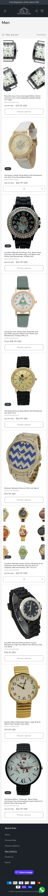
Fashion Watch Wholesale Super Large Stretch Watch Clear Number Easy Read (22, 723)
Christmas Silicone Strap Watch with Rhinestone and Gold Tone (23, 412)
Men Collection (11, 851)
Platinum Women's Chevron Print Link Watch (21, 488)
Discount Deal (10, 840)
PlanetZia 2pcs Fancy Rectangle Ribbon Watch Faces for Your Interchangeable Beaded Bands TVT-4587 (22, 98)
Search (7, 862)
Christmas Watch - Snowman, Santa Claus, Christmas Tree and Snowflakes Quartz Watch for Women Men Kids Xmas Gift (23, 801)
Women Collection (12, 846)
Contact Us (9, 857)
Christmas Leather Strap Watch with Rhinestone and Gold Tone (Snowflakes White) (23, 176)
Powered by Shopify (32, 891)
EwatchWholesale (20, 891)
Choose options (24, 111)
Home (7, 834)
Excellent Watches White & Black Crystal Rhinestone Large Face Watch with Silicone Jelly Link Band (23, 645)
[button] (5, 11)
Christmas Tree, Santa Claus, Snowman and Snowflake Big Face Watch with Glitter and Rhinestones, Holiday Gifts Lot (21, 334)
